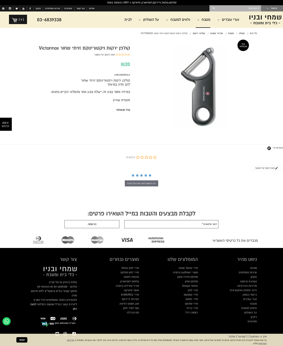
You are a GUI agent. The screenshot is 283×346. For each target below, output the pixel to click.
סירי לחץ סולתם (130, 272)
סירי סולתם (191, 303)
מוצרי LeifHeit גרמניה (185, 272)
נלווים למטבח (249, 308)
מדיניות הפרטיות (247, 286)
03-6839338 (60, 286)
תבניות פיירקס (130, 299)
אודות (91, 8)
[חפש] (213, 8)
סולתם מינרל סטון (187, 277)
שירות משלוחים (52, 8)
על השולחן (250, 312)
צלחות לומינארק (129, 281)
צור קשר (80, 8)
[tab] (267, 168)
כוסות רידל (191, 312)
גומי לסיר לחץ (131, 308)
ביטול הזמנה (249, 294)
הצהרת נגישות (248, 281)
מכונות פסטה (131, 277)
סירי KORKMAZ (130, 294)
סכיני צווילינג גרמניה (127, 286)
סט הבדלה (133, 312)
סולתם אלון (191, 281)
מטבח (253, 303)
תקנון (38, 8)
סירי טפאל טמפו (188, 268)
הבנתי (22, 339)
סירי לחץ (193, 290)
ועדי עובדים (250, 299)
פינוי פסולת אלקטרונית (243, 290)
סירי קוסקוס (191, 294)
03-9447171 (43, 286)
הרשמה (92, 224)
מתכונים (68, 8)
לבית (128, 20)
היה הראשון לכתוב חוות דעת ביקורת (141, 183)
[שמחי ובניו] (265, 19)
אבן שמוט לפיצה (129, 303)
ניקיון (254, 317)
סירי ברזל (192, 308)
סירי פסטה (191, 299)
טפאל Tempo (190, 286)
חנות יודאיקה (131, 290)
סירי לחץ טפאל (130, 268)
